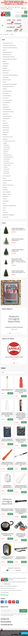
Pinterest (13, 601)
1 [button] (6, 333)
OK (24, 611)
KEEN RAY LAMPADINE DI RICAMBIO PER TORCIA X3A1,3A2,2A (21, 441)
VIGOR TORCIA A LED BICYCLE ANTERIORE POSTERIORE (20, 535)
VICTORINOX (4, 7)
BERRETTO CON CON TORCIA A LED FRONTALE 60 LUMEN (7, 510)
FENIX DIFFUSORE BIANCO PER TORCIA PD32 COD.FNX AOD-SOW (7, 415)
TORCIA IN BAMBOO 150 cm (7, 389)
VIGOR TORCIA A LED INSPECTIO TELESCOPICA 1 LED (21, 464)
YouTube (9, 601)
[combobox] (21, 12)
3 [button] (9, 333)
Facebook (2, 601)
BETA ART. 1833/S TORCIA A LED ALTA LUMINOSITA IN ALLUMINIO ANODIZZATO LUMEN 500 (21, 511)
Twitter (6, 601)
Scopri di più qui (7, 634)
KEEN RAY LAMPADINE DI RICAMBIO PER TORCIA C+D (7, 440)
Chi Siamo (18, 7)
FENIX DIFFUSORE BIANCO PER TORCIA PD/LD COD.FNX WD (21, 487)
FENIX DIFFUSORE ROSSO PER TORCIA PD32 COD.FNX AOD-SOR (21, 391)
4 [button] (11, 333)
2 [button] (8, 333)
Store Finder (11, 7)
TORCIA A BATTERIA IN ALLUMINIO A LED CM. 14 (21, 558)
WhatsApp (9, 8)
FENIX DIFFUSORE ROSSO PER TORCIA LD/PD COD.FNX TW (7, 464)
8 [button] (18, 333)
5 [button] (13, 333)
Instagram (17, 601)
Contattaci (4, 8)
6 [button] (14, 333)
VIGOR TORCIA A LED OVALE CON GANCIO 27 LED (7, 558)
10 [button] (21, 333)
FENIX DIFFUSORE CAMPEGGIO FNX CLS (7, 486)
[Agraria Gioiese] (6, 13)
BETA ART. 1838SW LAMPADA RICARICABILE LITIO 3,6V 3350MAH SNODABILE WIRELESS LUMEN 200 (21, 416)
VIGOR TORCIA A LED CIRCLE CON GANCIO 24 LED (7, 534)
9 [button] (19, 333)
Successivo (19, 570)
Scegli (3, 372)
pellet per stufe (19, 1)
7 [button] (16, 333)
